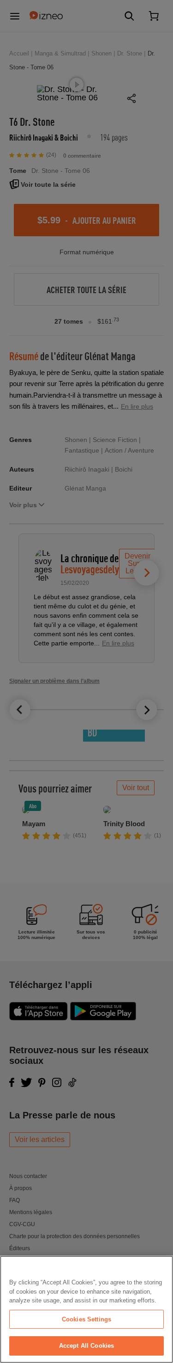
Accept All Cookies (86, 1345)
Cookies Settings (86, 1319)
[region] (86, 1309)
